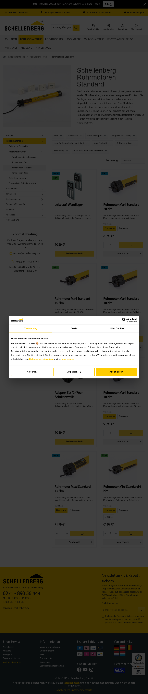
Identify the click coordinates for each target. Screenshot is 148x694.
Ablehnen (32, 371)
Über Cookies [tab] (117, 328)
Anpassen (72, 371)
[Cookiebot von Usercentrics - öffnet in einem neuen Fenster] (124, 320)
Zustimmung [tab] (30, 328)
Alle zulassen (116, 371)
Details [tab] (74, 328)
